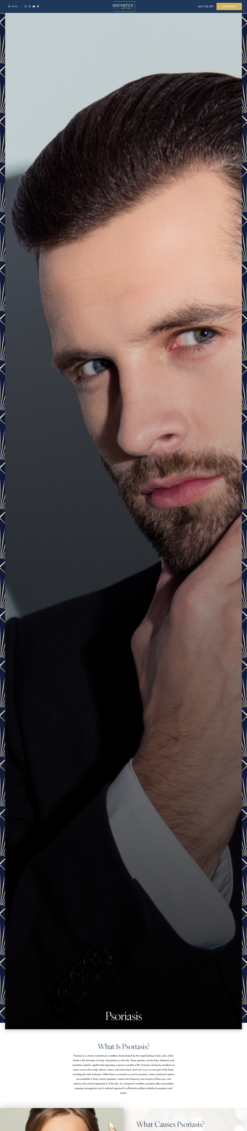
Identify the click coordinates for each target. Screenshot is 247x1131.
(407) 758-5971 (206, 6)
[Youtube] (34, 6)
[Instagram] (26, 6)
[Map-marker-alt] (38, 6)
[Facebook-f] (30, 6)
